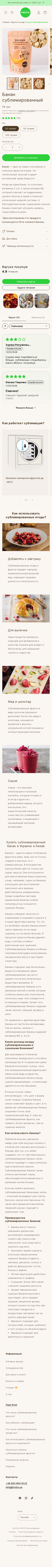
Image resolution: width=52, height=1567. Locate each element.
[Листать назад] (3, 84)
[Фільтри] (5, 326)
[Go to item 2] (26, 301)
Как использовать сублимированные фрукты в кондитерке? (25, 1441)
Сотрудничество (14, 1368)
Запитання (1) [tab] (38, 317)
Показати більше (24, 408)
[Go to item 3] (42, 301)
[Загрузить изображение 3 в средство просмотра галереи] (39, 83)
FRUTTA (23, 1528)
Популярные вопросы (17, 1460)
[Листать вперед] (49, 84)
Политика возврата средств (30, 1532)
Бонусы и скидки (15, 1381)
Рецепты (10, 1466)
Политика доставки (39, 1541)
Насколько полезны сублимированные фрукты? (20, 1451)
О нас (9, 1394)
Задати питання (26, 287)
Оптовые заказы (14, 1361)
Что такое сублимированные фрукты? (21, 1414)
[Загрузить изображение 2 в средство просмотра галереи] (26, 83)
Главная (5, 22)
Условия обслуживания (17, 1541)
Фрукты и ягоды (18, 22)
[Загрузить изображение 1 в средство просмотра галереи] (13, 83)
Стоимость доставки (26, 110)
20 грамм (10, 128)
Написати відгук (26, 281)
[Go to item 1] (10, 301)
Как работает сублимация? (20, 1422)
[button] (6, 12)
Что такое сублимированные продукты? (21, 1431)
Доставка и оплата (16, 1374)
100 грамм (11, 135)
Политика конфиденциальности (27, 1536)
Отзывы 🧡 (11, 1387)
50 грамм (28, 128)
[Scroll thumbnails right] (46, 301)
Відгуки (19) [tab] (14, 317)
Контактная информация (27, 1545)
